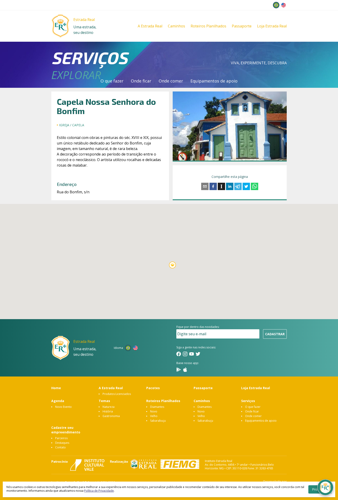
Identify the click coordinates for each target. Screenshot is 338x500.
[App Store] (185, 369)
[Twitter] (198, 354)
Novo (153, 411)
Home (56, 388)
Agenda (57, 401)
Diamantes (157, 407)
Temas (104, 401)
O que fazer (111, 81)
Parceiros (61, 438)
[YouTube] (191, 354)
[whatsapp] (254, 186)
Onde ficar (141, 81)
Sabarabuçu (158, 421)
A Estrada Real (150, 26)
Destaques (62, 443)
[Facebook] (178, 354)
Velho (154, 416)
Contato (60, 447)
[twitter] (246, 186)
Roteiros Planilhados (208, 26)
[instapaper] (221, 186)
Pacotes (153, 388)
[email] (205, 186)
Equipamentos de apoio (214, 81)
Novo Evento (63, 407)
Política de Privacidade (99, 491)
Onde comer (171, 81)
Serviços (248, 401)
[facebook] (213, 186)
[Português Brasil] (276, 5)
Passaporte (242, 26)
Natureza (109, 407)
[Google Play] (178, 369)
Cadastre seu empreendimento (65, 429)
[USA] (283, 5)
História (108, 411)
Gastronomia (111, 416)
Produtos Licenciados (117, 394)
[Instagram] (185, 354)
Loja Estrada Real (272, 26)
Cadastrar (275, 334)
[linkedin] (229, 186)
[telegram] (238, 186)
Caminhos (176, 26)
